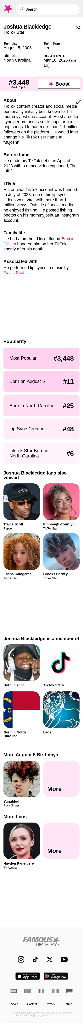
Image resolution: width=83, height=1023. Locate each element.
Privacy (50, 1004)
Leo (46, 47)
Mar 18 (49, 60)
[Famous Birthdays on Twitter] (47, 959)
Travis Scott (14, 272)
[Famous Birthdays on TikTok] (33, 959)
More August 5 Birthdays (30, 754)
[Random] (77, 27)
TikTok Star (13, 32)
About (14, 1004)
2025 (63, 60)
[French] (41, 991)
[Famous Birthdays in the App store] (27, 976)
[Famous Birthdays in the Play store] (56, 976)
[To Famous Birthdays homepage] (7, 9)
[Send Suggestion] (78, 102)
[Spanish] (13, 991)
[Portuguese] (27, 991)
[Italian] (55, 991)
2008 (27, 47)
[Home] (41, 941)
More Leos (15, 816)
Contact (32, 1004)
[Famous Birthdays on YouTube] (63, 959)
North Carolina (16, 60)
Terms (68, 1004)
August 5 (11, 47)
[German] (69, 991)
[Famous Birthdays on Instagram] (19, 959)
